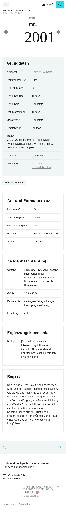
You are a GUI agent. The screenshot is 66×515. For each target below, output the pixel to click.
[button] (60, 4)
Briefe (32, 18)
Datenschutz (25, 504)
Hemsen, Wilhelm (42, 72)
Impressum (8, 504)
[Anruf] (5, 447)
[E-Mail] (6, 4)
